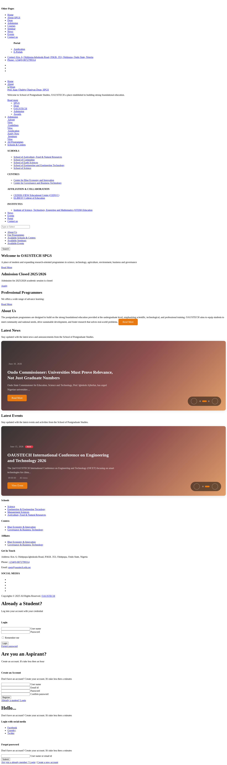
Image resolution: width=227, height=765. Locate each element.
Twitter (10, 733)
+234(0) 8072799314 (19, 562)
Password (35, 632)
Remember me (12, 637)
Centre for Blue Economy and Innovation (34, 180)
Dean (10, 20)
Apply (4, 286)
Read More (6, 267)
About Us (12, 232)
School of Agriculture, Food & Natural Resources (38, 157)
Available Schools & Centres (21, 237)
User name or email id (41, 756)
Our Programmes (15, 235)
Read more (12, 100)
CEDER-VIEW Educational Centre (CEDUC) (36, 195)
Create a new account (47, 762)
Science (11, 506)
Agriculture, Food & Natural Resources (26, 515)
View (10, 122)
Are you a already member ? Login (18, 762)
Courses (11, 26)
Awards (17, 114)
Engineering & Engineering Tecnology (26, 509)
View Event (17, 485)
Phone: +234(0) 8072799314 (21, 60)
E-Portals (18, 52)
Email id (34, 687)
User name (35, 628)
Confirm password (39, 694)
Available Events (15, 243)
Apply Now (13, 133)
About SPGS (13, 17)
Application (19, 49)
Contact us (12, 37)
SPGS (17, 103)
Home (10, 14)
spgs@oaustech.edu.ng (19, 567)
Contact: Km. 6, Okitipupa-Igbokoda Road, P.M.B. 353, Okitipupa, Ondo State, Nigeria (50, 57)
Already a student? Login (13, 700)
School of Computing (24, 159)
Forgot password (9, 646)
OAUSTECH (20, 108)
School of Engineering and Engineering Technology (39, 165)
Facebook (12, 727)
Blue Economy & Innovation (21, 527)
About (10, 84)
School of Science (22, 168)
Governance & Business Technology (25, 529)
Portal (10, 218)
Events (10, 34)
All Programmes (15, 142)
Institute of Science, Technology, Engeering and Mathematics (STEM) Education (53, 210)
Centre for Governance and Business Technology (38, 183)
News (10, 31)
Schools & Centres (16, 144)
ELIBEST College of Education (29, 198)
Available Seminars (16, 240)
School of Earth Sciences (26, 162)
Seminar (11, 28)
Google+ (11, 730)
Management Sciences (18, 512)
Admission (12, 23)
